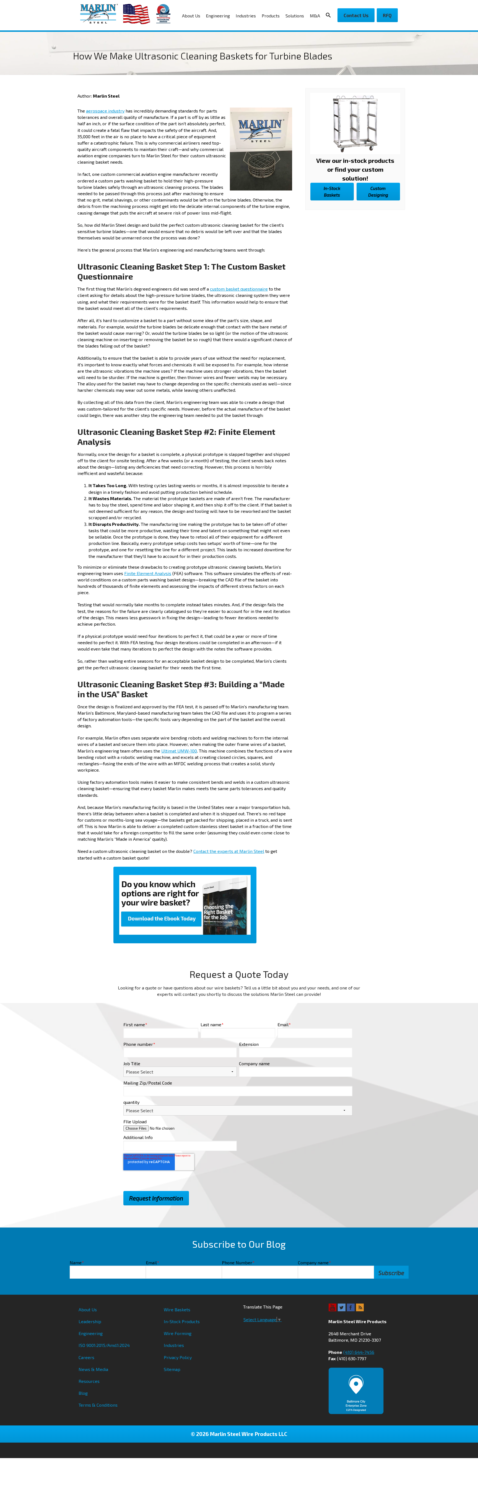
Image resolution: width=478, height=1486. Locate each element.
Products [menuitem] (271, 15)
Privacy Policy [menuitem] (178, 1357)
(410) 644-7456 (358, 1352)
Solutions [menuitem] (294, 15)
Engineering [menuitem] (218, 15)
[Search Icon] (330, 15)
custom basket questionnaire (239, 288)
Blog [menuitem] (83, 1393)
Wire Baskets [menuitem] (177, 1309)
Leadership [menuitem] (90, 1321)
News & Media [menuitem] (93, 1369)
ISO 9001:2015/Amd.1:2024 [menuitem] (104, 1345)
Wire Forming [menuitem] (177, 1333)
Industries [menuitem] (246, 15)
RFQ (387, 15)
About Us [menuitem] (191, 15)
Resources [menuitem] (89, 1381)
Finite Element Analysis (147, 573)
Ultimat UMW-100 (179, 750)
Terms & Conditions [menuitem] (98, 1404)
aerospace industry (105, 110)
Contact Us (356, 15)
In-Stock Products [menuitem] (182, 1321)
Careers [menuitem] (86, 1357)
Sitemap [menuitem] (172, 1369)
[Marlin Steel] (101, 13)
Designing (378, 191)
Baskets (332, 191)
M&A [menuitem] (315, 15)
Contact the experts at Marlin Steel (228, 851)
